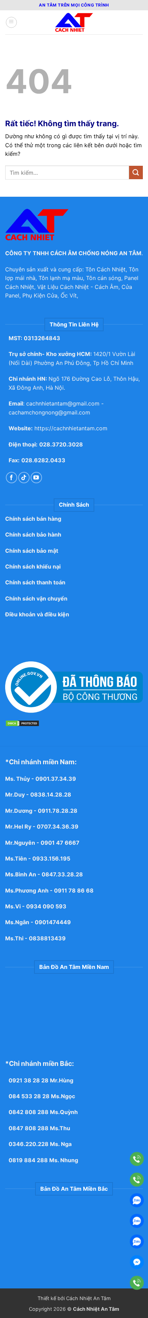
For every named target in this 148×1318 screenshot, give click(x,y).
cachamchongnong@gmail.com (49, 412)
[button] (11, 22)
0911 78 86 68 (74, 890)
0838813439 (47, 938)
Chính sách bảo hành (33, 534)
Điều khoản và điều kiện (37, 614)
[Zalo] (137, 1200)
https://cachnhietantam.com (70, 428)
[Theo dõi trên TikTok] (24, 477)
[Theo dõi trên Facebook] (11, 477)
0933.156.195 (51, 858)
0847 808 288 (29, 1128)
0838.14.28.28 (50, 794)
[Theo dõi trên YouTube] (36, 477)
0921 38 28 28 (29, 1080)
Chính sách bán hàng (33, 518)
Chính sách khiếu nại (33, 566)
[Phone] (137, 1159)
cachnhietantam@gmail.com (62, 403)
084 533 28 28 (29, 1096)
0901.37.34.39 (56, 778)
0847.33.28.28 (62, 874)
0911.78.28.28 (57, 810)
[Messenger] (137, 1262)
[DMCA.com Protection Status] (22, 723)
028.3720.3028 (61, 444)
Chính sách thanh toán (35, 582)
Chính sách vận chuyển (36, 598)
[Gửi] (136, 172)
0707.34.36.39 (57, 826)
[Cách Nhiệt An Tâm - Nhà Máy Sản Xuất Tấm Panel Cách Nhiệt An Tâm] (74, 22)
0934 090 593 (46, 906)
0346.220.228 (29, 1144)
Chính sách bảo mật (31, 550)
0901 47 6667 (60, 842)
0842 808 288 (29, 1112)
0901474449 (53, 922)
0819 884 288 (28, 1160)
